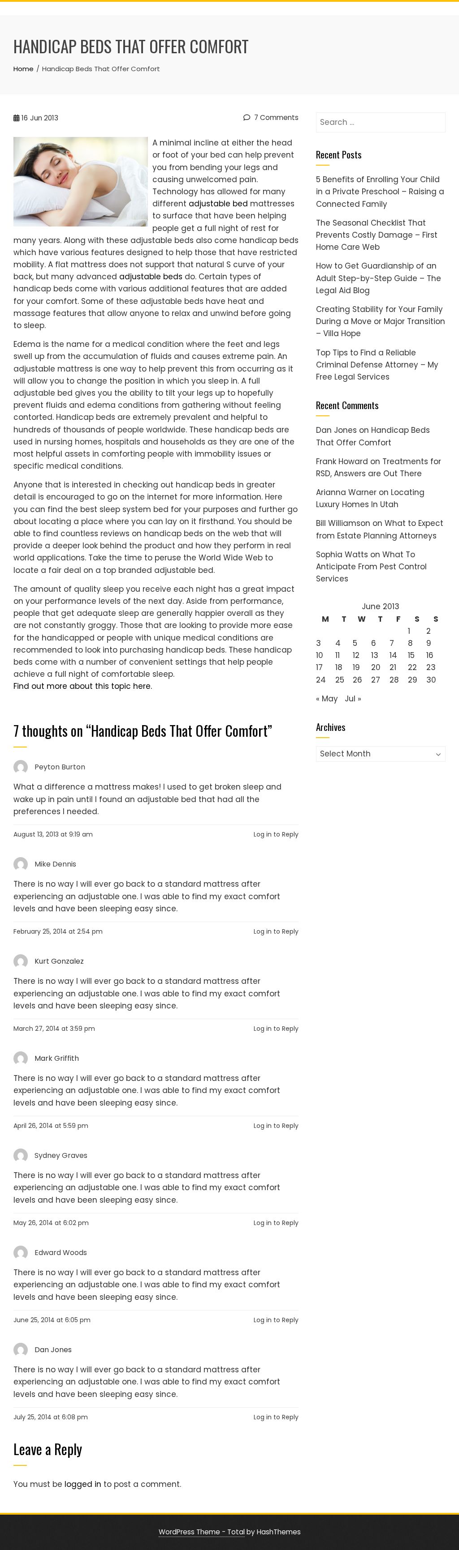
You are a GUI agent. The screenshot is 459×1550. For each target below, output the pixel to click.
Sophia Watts (342, 554)
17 (319, 667)
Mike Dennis (55, 864)
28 (394, 680)
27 (375, 680)
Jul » (353, 698)
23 (431, 667)
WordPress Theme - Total (202, 1532)
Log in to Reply (276, 834)
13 (374, 655)
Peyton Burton (60, 767)
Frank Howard (342, 461)
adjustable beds (150, 276)
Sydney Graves (61, 1155)
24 (321, 680)
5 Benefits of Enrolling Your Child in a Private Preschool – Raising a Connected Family (380, 191)
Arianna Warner (346, 492)
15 (411, 655)
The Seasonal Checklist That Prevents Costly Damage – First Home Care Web (376, 235)
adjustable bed (218, 203)
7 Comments (275, 117)
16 (429, 655)
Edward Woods (61, 1252)
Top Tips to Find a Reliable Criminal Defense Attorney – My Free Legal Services (377, 364)
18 (338, 667)
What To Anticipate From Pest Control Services (371, 566)
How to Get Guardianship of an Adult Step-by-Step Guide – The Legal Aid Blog (378, 277)
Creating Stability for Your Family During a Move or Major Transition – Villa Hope (380, 321)
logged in (83, 1484)
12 (356, 655)
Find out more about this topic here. (82, 686)
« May (327, 698)
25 (339, 680)
